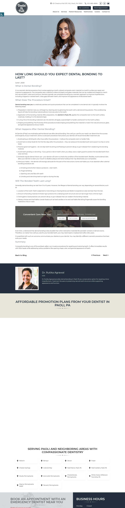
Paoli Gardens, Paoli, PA (99, 468)
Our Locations (84, 8)
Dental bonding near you (24, 104)
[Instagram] (104, 3)
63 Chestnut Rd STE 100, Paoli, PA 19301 (67, 3)
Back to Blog (21, 255)
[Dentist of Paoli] (21, 7)
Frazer (93, 461)
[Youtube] (108, 3)
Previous (96, 255)
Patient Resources (75, 12)
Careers (97, 12)
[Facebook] (100, 3)
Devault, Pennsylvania (50, 485)
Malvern (22, 461)
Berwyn (46, 461)
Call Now (62, 218)
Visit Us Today (73, 218)
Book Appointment (101, 8)
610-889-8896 (92, 3)
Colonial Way (47, 468)
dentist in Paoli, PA (64, 115)
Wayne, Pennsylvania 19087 (26, 485)
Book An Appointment (89, 218)
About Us (56, 12)
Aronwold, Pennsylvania (51, 476)
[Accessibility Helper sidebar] (2, 14)
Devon (69, 461)
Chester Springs (24, 468)
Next (105, 255)
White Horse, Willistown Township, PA (99, 476)
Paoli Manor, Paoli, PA (74, 468)
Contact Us (106, 12)
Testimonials (88, 12)
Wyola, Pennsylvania (26, 476)
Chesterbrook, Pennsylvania (72, 476)
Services (64, 12)
